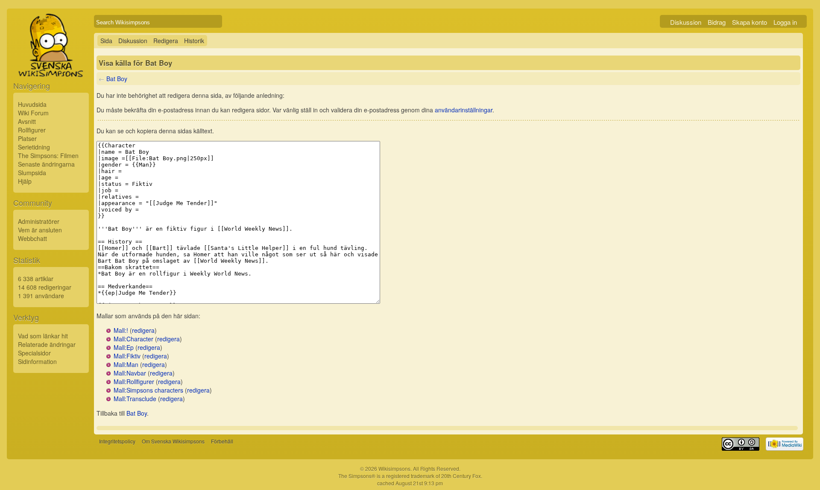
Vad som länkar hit (43, 336)
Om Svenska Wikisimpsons (173, 441)
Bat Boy (116, 78)
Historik (194, 40)
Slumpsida (32, 172)
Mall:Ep (124, 347)
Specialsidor (34, 353)
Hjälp (25, 181)
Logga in (785, 22)
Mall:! (121, 330)
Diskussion (685, 22)
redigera (143, 330)
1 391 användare (41, 295)
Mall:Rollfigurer (134, 381)
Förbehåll (222, 441)
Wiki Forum (33, 113)
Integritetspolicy (117, 441)
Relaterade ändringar (47, 344)
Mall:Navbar (130, 373)
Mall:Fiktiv (127, 356)
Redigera (165, 40)
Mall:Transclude (135, 398)
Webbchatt (32, 238)
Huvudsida (32, 104)
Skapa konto (749, 22)
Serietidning (34, 147)
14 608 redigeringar (44, 287)
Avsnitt (27, 121)
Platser (27, 138)
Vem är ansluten (40, 230)
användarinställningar (463, 110)
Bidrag (717, 22)
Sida (106, 40)
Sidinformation (37, 361)
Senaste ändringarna (46, 164)
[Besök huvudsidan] (51, 65)
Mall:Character (133, 338)
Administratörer (38, 221)
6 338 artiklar (35, 278)
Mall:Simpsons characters (148, 390)
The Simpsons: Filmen (48, 155)
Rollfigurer (32, 130)
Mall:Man (126, 364)
